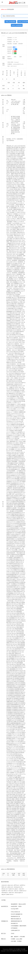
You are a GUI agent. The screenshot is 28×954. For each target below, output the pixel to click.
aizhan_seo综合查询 (17, 25)
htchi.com (10, 890)
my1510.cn (22, 885)
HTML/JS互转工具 (15, 911)
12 (8, 88)
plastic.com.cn (9, 894)
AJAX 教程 (13, 941)
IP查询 (19, 906)
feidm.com (4, 887)
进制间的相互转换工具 (16, 921)
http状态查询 (14, 906)
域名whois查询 (22, 904)
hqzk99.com (5, 890)
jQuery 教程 (19, 939)
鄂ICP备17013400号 (22, 950)
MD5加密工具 (14, 923)
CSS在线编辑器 (15, 925)
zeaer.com (11, 892)
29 (14, 79)
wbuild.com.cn (22, 890)
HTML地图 (22, 949)
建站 (12, 936)
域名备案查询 (14, 904)
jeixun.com (10, 885)
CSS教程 (13, 939)
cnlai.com (16, 890)
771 (19, 88)
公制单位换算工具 (15, 930)
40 (23, 85)
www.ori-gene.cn (19, 892)
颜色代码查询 (23, 925)
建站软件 (16, 936)
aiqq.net (4, 894)
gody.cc (16, 888)
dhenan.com (5, 888)
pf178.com (16, 885)
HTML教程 (22, 936)
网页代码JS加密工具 (16, 918)
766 (24, 88)
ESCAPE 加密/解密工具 (16, 914)
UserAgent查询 (14, 908)
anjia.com (21, 888)
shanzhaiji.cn (5, 892)
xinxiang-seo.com (18, 887)
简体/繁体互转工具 (15, 916)
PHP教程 (19, 941)
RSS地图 (17, 949)
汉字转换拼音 (14, 928)
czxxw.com (4, 885)
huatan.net (11, 888)
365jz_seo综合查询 (10, 21)
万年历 (12, 933)
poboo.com (10, 887)
